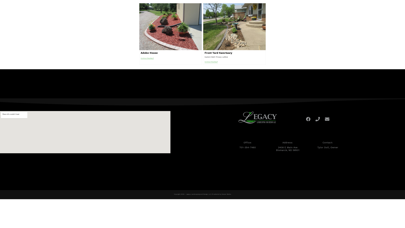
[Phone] (317, 119)
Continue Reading (147, 58)
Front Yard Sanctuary (218, 52)
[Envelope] (327, 119)
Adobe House (149, 52)
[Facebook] (308, 119)
